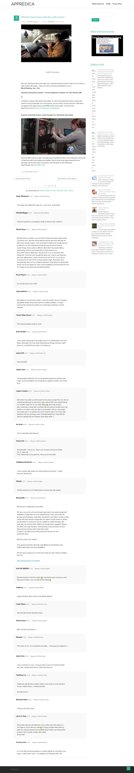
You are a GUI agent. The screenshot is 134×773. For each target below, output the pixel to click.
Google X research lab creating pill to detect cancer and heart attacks (106, 41)
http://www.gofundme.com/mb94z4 (28, 561)
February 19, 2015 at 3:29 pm (36, 587)
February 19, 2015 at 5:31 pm (35, 637)
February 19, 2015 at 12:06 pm (38, 441)
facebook (46, 185)
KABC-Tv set (41, 165)
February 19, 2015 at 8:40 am (44, 315)
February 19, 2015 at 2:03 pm (38, 498)
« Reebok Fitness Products (22, 178)
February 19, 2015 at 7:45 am (40, 291)
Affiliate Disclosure (98, 4)
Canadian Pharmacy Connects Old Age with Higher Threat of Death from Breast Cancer (105, 71)
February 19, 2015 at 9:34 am (39, 332)
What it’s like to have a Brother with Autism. (43, 17)
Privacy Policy (117, 4)
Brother (31, 172)
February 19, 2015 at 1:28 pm (35, 481)
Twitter (49, 185)
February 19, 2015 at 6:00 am (39, 229)
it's (34, 172)
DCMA (108, 4)
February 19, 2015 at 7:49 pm (39, 716)
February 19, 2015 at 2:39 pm (42, 568)
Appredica (14, 769)
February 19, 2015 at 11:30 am (42, 391)
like (36, 172)
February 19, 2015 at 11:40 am (36, 424)
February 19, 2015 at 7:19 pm (41, 699)
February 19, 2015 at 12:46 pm (46, 462)
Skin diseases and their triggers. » (67, 178)
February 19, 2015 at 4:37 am (42, 196)
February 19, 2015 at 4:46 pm (39, 620)
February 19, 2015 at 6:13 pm (37, 656)
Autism (26, 172)
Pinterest (55, 185)
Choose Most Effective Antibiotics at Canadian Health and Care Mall (106, 191)
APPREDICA (22, 3)
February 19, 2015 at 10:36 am (39, 369)
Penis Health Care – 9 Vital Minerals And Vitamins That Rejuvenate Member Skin (106, 243)
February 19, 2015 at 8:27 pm (39, 742)
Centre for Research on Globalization (47, 108)
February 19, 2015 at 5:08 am (41, 213)
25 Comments (60, 21)
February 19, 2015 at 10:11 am (38, 353)
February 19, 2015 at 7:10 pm (39, 675)
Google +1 (52, 185)
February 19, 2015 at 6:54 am (39, 275)
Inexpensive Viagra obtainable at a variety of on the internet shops (106, 225)
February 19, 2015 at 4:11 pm (39, 604)
